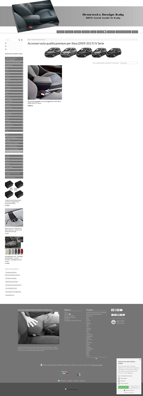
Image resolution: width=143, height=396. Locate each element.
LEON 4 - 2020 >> (11, 137)
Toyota (8, 164)
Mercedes (9, 108)
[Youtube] (120, 310)
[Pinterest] (118, 310)
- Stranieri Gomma (10, 278)
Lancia (7, 96)
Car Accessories (10, 177)
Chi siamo (67, 319)
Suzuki (7, 161)
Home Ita (86, 32)
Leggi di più (130, 372)
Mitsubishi (9, 113)
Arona (8, 140)
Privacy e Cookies (69, 316)
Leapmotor (9, 102)
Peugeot (8, 122)
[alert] (129, 376)
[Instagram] (115, 310)
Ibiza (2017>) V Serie (12, 143)
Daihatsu (8, 79)
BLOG (135, 32)
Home (66, 312)
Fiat (7, 82)
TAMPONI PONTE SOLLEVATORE (11, 58)
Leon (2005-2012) (11, 146)
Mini (7, 111)
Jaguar (8, 91)
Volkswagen (9, 167)
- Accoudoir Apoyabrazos (13, 291)
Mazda (8, 105)
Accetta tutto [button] (123, 387)
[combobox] (129, 63)
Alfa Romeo (9, 65)
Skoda (7, 156)
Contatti (111, 32)
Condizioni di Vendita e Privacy (72, 320)
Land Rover (9, 99)
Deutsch (60, 32)
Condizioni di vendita (70, 317)
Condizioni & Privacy (123, 32)
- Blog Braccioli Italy (11, 281)
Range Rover (9, 125)
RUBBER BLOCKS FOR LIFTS (12, 173)
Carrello (101, 32)
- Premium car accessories (13, 285)
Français (76, 381)
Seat (29, 39)
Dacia (7, 76)
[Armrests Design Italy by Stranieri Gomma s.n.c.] (71, 16)
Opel (7, 119)
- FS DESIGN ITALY (11, 288)
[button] (126, 376)
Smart (7, 159)
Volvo (7, 170)
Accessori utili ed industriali (13, 62)
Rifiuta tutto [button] (134, 387)
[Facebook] (112, 310)
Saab (7, 130)
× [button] (140, 359)
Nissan (8, 116)
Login (93, 32)
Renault (8, 128)
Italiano (82, 381)
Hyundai (8, 88)
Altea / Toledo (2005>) (12, 149)
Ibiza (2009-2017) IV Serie (38, 39)
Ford (7, 85)
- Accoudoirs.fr (9, 295)
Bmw (7, 71)
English (77, 32)
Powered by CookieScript (129, 392)
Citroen (8, 74)
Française (69, 32)
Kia (7, 94)
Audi (7, 68)
